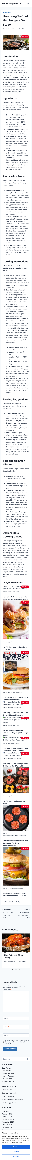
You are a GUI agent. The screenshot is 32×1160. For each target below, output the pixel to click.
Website (6, 1035)
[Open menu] (28, 3)
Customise (16, 1151)
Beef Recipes (6, 1068)
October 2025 (7, 1125)
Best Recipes (6, 1071)
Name (6, 1018)
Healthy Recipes (8, 1076)
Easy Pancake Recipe (9, 1090)
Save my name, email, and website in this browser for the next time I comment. (17, 1042)
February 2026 (7, 1114)
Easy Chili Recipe (8, 1096)
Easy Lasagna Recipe (9, 1093)
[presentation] (16, 942)
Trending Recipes (8, 1081)
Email (6, 1027)
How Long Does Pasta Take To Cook (8, 913)
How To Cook (7, 12)
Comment (7, 990)
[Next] (27, 950)
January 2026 (7, 1116)
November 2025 (8, 1122)
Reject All (16, 1156)
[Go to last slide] (5, 950)
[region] (16, 1145)
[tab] (12, 969)
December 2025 (8, 1119)
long (11, 901)
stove (17, 901)
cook (5, 901)
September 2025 (8, 1127)
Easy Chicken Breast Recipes (12, 1099)
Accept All (16, 1146)
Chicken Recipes (8, 1073)
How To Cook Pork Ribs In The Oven (24, 913)
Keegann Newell (9, 28)
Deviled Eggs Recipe (9, 1103)
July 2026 (5, 1111)
